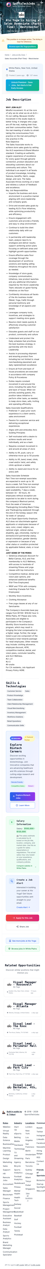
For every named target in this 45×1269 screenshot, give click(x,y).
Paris (27, 1158)
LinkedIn (40, 1139)
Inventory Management (16, 712)
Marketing (7, 1162)
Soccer (17, 1208)
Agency (17, 1162)
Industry (18, 1123)
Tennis (17, 1231)
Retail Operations (14, 721)
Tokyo (28, 1181)
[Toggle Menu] (38, 4)
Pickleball (18, 1234)
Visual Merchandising (15, 708)
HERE (21, 670)
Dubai (28, 1185)
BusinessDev (8, 1144)
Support (6, 1170)
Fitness (17, 1187)
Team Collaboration (14, 700)
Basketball (19, 1212)
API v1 (27, 1265)
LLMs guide (35, 1265)
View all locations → (27, 1197)
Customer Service (14, 691)
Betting (17, 1137)
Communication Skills (15, 725)
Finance (6, 1198)
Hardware (18, 1145)
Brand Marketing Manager (7, 1245)
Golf (16, 1219)
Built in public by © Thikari (14, 1113)
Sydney (28, 1170)
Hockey (17, 1223)
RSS (38, 1157)
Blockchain (8, 1194)
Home (7, 55)
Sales (27, 691)
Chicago (29, 1173)
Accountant (8, 1184)
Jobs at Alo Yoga (18, 55)
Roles (5, 1123)
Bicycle (17, 1166)
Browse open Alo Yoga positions (22, 46)
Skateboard (19, 1183)
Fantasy (17, 1204)
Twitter (40, 1131)
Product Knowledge (15, 695)
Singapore (30, 1189)
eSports (17, 1133)
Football (17, 1227)
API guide (20, 1265)
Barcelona (29, 1162)
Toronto (29, 1166)
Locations (30, 1123)
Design (6, 1158)
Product (6, 1154)
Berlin (27, 1151)
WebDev (6, 1127)
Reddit (39, 1128)
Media (17, 1141)
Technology (19, 1149)
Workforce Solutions (15, 717)
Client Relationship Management (20, 704)
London (28, 1127)
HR (4, 1173)
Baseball (18, 1215)
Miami (28, 1177)
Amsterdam (30, 1154)
